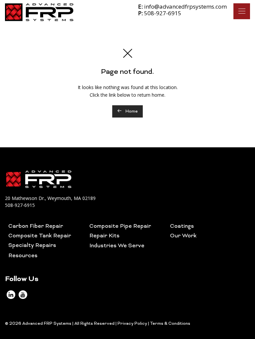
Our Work (183, 236)
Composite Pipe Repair (120, 226)
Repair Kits (104, 236)
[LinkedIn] (11, 294)
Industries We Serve (116, 246)
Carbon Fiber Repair (35, 226)
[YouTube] (23, 294)
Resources (23, 256)
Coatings (182, 226)
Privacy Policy (132, 323)
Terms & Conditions (170, 323)
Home (131, 111)
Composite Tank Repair (39, 236)
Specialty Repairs (32, 245)
